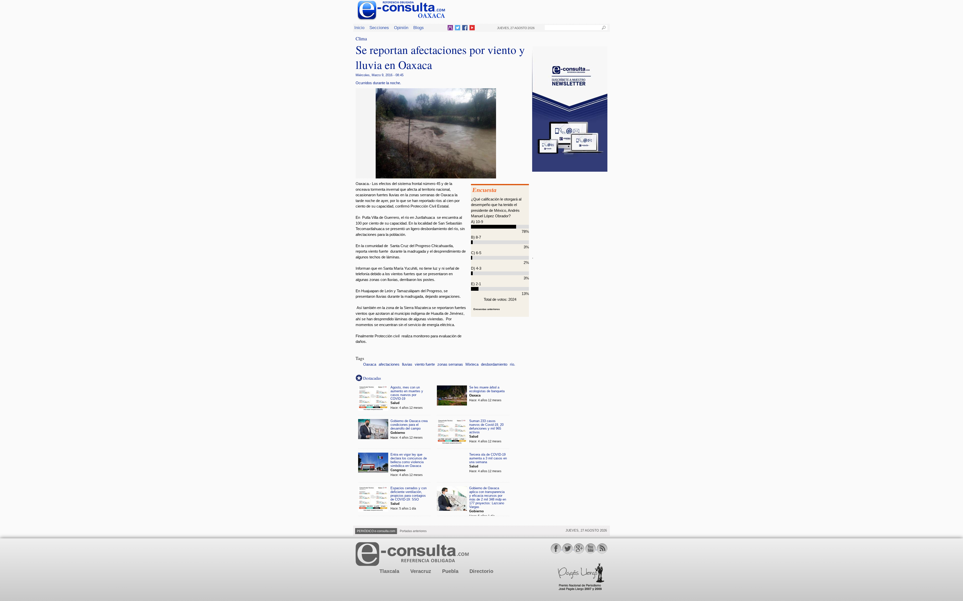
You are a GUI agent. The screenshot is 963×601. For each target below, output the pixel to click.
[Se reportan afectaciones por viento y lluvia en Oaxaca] (436, 177)
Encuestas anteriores (486, 309)
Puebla (450, 571)
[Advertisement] (569, 210)
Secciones (379, 27)
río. (512, 364)
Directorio (481, 571)
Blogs (418, 27)
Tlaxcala (389, 571)
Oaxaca (369, 364)
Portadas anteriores (413, 531)
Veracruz (420, 571)
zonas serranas (450, 364)
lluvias (407, 364)
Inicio (359, 27)
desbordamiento (494, 364)
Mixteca (471, 364)
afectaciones (389, 364)
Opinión (401, 27)
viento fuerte (425, 364)
